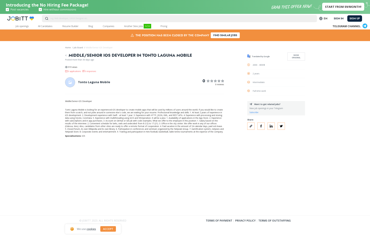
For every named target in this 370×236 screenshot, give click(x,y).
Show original (296, 56)
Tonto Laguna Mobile (94, 82)
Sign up (354, 18)
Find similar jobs (225, 35)
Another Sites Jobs (137, 26)
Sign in (339, 18)
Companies (109, 26)
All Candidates (45, 26)
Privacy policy (245, 220)
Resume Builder (70, 26)
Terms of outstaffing (274, 220)
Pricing (164, 26)
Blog (91, 26)
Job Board (79, 47)
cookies (91, 229)
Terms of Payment (219, 220)
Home (68, 47)
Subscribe (253, 112)
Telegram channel (347, 26)
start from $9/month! (343, 7)
